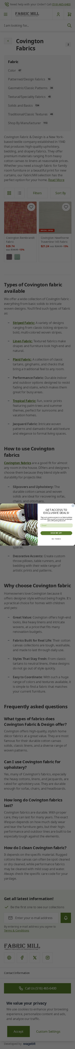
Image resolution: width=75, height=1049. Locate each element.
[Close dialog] (73, 505)
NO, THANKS (56, 539)
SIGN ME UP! (56, 533)
